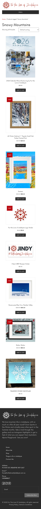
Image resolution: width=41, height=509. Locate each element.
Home (3, 19)
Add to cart (20, 90)
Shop (7, 453)
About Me (9, 450)
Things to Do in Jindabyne (14, 456)
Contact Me (10, 459)
